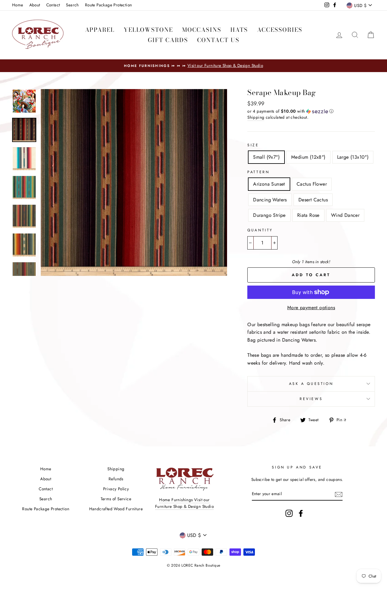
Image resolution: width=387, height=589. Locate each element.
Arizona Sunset (269, 183)
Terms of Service (116, 499)
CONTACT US (218, 40)
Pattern (258, 172)
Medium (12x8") (308, 157)
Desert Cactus (313, 199)
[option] (193, 65)
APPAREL (100, 29)
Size (253, 145)
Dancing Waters (270, 199)
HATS (239, 29)
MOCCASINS (201, 29)
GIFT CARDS (168, 40)
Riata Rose (308, 215)
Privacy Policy (116, 489)
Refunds (116, 479)
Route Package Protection (108, 5)
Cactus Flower (312, 183)
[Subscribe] (339, 494)
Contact (53, 5)
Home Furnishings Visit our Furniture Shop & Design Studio (184, 503)
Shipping (255, 117)
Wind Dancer (345, 215)
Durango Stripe (269, 215)
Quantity (260, 230)
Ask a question (311, 383)
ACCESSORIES (279, 29)
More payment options (311, 307)
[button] (311, 111)
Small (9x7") (266, 157)
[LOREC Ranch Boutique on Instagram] (289, 513)
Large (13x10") (353, 157)
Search (72, 5)
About (34, 5)
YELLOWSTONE (148, 29)
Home (17, 5)
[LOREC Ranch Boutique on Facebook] (300, 513)
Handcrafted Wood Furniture (116, 509)
